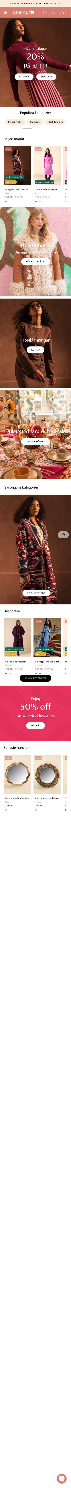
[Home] (23, 12)
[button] (5, 12)
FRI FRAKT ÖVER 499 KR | (22, 3)
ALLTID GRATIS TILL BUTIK (48, 3)
